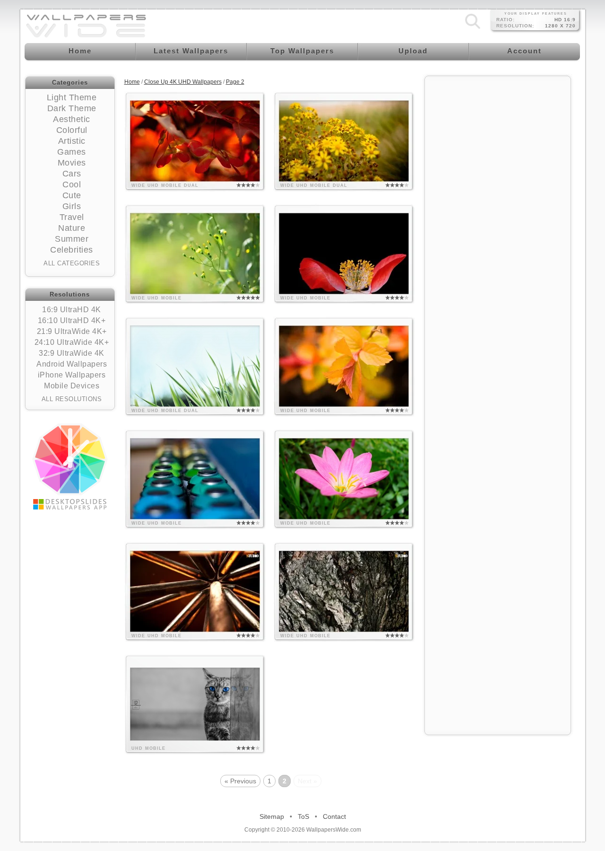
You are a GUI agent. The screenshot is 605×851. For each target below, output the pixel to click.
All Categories (71, 263)
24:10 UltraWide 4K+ (72, 342)
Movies (72, 162)
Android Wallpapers (71, 364)
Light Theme (72, 97)
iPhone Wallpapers (72, 375)
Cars (71, 173)
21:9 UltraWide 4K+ (72, 331)
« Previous (240, 781)
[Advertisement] (498, 223)
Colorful (71, 130)
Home (132, 82)
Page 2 (235, 82)
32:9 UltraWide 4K (71, 353)
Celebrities (71, 249)
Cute (71, 195)
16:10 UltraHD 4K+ (72, 320)
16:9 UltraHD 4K (71, 310)
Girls (71, 206)
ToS (303, 816)
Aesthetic (71, 119)
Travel (72, 217)
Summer (71, 239)
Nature (71, 228)
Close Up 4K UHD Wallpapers (183, 82)
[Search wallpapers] (472, 29)
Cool (71, 184)
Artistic (72, 141)
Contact (334, 816)
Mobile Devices (71, 386)
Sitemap (271, 816)
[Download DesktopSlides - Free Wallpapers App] (70, 466)
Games (71, 152)
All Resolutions (72, 399)
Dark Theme (71, 108)
